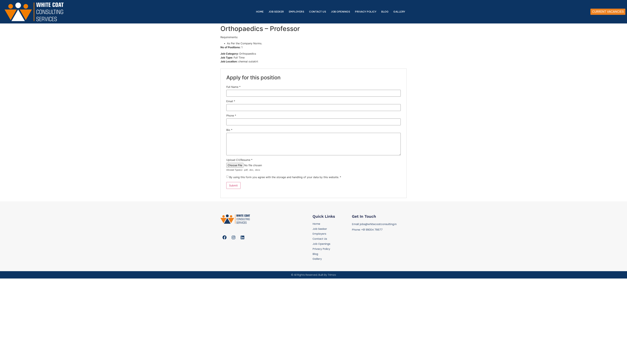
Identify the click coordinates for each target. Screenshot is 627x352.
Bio (229, 130)
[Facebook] (224, 237)
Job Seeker (276, 11)
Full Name (233, 87)
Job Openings (340, 11)
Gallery (399, 11)
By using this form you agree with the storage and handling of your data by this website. (285, 177)
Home (260, 11)
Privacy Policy (365, 11)
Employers (296, 11)
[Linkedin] (242, 237)
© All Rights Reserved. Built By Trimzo (313, 275)
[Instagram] (233, 237)
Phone (231, 115)
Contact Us (317, 11)
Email (230, 101)
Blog (384, 11)
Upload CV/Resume (239, 160)
